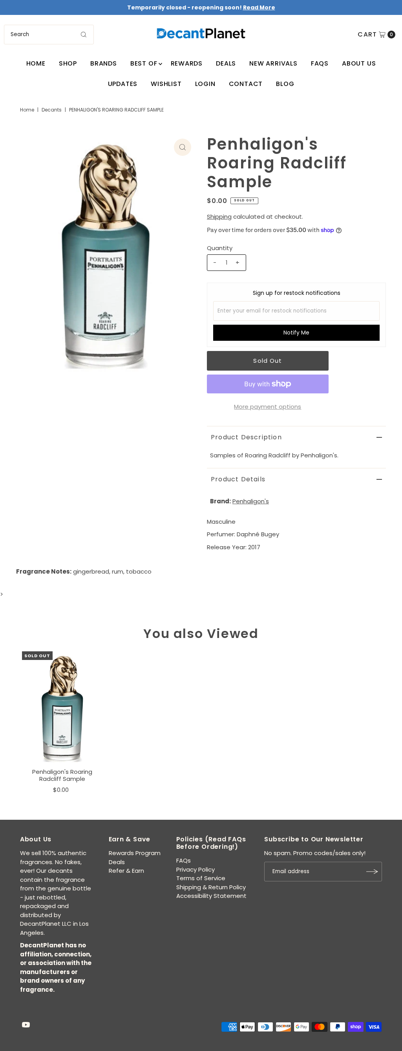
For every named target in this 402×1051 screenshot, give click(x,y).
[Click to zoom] (182, 147)
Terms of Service (200, 878)
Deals (226, 63)
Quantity (219, 248)
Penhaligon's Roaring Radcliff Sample (62, 775)
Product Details (238, 479)
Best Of (143, 63)
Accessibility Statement (211, 896)
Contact (246, 83)
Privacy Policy (195, 869)
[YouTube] (26, 1025)
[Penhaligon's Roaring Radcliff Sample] (62, 707)
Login (205, 83)
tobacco (139, 571)
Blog (285, 83)
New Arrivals (273, 63)
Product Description (246, 437)
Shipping (219, 216)
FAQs (320, 63)
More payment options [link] (267, 406)
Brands (103, 63)
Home (36, 63)
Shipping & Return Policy (211, 887)
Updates (123, 83)
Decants (52, 109)
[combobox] (48, 34)
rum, (118, 571)
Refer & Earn (126, 870)
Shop (68, 63)
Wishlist (166, 83)
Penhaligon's (250, 501)
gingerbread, (91, 571)
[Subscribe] (372, 871)
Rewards (187, 63)
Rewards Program (135, 853)
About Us (359, 63)
